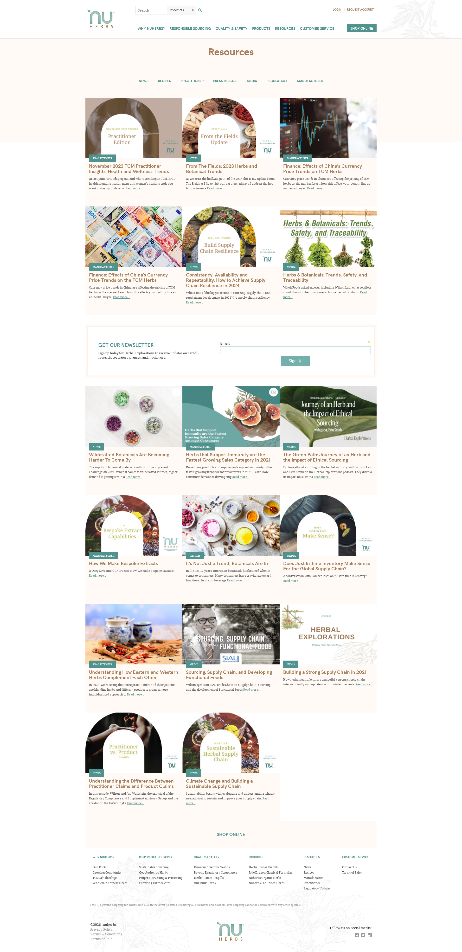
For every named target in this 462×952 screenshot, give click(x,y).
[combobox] (151, 10)
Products (261, 28)
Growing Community (107, 872)
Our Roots (99, 867)
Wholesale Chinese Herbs (110, 883)
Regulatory (277, 80)
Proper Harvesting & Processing (160, 878)
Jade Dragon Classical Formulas (270, 872)
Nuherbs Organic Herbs (265, 878)
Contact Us (349, 867)
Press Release (225, 80)
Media (252, 80)
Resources (285, 28)
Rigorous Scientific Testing (212, 867)
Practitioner (192, 80)
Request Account (360, 9)
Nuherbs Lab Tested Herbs (266, 883)
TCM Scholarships (105, 878)
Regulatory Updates (317, 888)
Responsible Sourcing (190, 28)
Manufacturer (310, 80)
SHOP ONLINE (231, 834)
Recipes (164, 80)
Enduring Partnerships (154, 883)
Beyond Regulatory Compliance (215, 872)
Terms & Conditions (106, 934)
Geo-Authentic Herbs (153, 872)
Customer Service (317, 28)
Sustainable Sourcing (153, 867)
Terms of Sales (352, 872)
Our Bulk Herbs (205, 883)
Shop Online (361, 28)
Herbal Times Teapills (209, 878)
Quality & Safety (231, 28)
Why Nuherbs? (151, 28)
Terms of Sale (101, 939)
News (143, 80)
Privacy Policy (101, 929)
